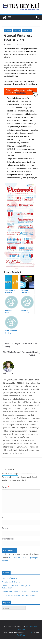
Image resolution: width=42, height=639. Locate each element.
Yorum (5, 487)
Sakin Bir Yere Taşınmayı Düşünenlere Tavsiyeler (20, 591)
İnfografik (8, 30)
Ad (4, 517)
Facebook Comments (27, 474)
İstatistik (17, 30)
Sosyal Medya (27, 30)
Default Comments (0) (10, 474)
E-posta (6, 528)
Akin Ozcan (20, 45)
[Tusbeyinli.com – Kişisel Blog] (4, 17)
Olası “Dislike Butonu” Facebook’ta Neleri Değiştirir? (20, 354)
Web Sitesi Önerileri (9, 578)
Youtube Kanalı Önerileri (11, 582)
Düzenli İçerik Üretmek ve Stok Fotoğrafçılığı (18, 595)
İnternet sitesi (8, 539)
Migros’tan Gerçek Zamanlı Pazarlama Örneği (20, 345)
